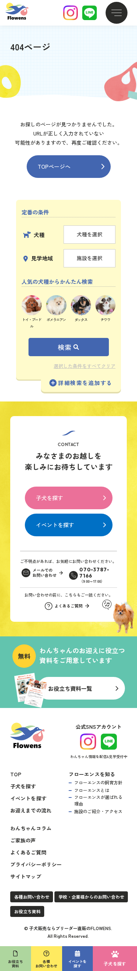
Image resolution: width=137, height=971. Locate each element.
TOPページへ (54, 166)
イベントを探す (55, 525)
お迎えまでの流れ (31, 810)
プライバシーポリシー (36, 864)
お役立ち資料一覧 (70, 688)
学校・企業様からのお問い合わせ (91, 897)
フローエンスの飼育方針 (98, 782)
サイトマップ (25, 876)
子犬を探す (49, 498)
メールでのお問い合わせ (45, 573)
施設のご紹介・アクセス (98, 811)
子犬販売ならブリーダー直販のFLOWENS (70, 928)
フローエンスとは (91, 790)
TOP (16, 774)
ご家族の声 (23, 840)
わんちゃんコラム (31, 828)
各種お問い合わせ (31, 897)
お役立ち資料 (27, 911)
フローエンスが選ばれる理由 (98, 800)
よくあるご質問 (28, 852)
